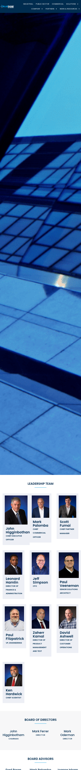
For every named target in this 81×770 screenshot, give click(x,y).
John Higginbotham (13, 734)
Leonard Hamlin (14, 585)
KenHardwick (14, 693)
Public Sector (42, 4)
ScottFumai (67, 527)
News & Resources (68, 9)
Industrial (28, 4)
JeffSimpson (40, 581)
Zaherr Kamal (40, 641)
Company (35, 9)
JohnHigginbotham (18, 533)
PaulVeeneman (69, 587)
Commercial (58, 4)
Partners (50, 9)
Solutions (71, 4)
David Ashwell (66, 639)
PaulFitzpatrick (15, 638)
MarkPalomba (40, 528)
